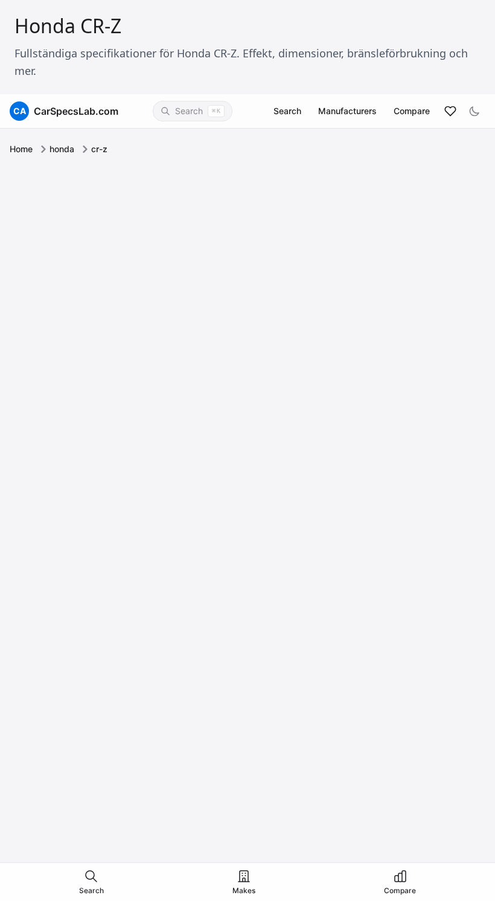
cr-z (99, 149)
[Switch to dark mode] (474, 111)
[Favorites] (450, 111)
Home (21, 149)
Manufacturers (347, 111)
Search (287, 111)
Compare (412, 111)
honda (62, 149)
